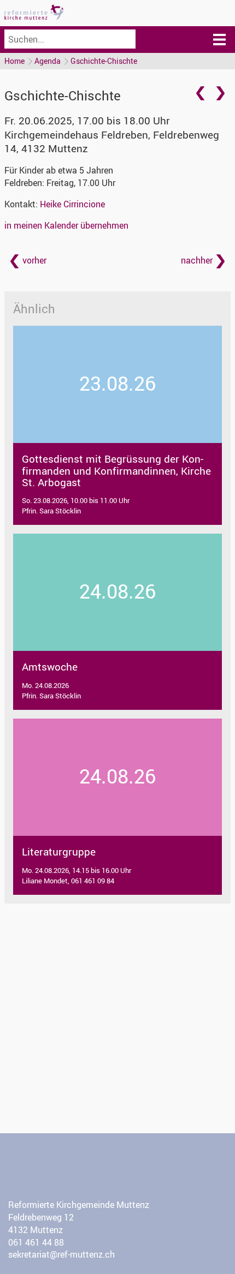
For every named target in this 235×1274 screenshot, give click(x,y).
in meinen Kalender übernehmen (66, 225)
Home (14, 61)
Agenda (47, 61)
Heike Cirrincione (72, 204)
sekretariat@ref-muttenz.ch (61, 1254)
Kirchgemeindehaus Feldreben (111, 141)
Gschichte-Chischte (103, 61)
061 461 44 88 (36, 1242)
